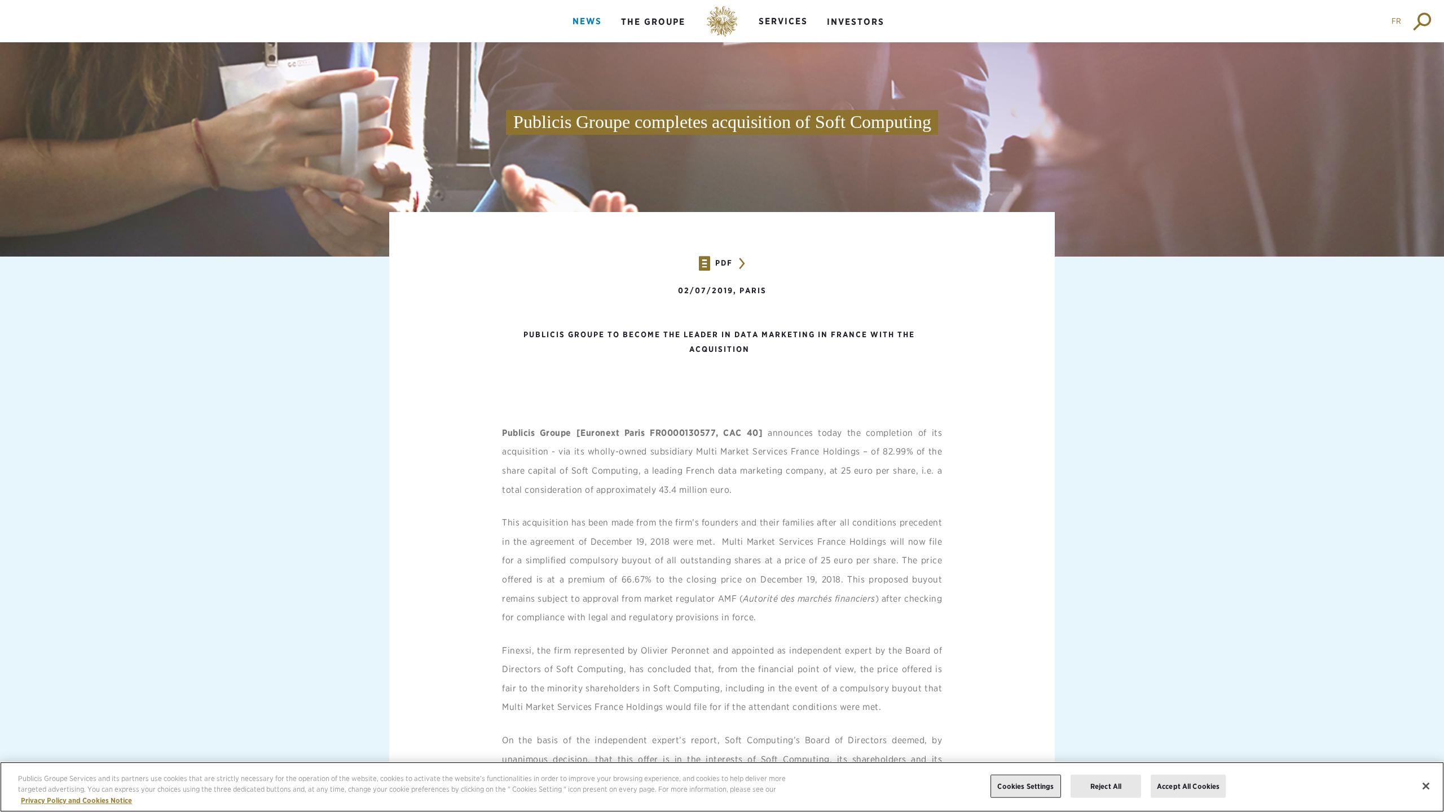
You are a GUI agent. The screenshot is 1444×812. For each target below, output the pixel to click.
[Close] (1426, 786)
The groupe (653, 21)
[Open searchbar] (1423, 21)
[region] (722, 787)
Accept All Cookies (1188, 786)
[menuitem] (587, 30)
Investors (855, 21)
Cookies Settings (1025, 786)
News (587, 21)
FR (1396, 20)
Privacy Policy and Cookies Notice (76, 800)
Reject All (1105, 786)
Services (783, 21)
